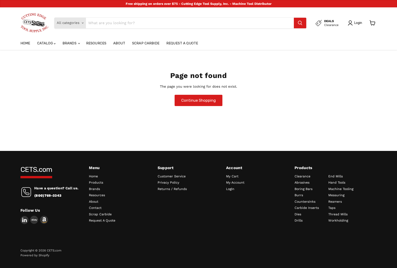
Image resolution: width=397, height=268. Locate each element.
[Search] (300, 23)
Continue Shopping (198, 100)
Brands (69, 43)
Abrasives (302, 182)
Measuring (336, 195)
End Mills (335, 176)
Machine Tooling (340, 189)
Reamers (335, 201)
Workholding (338, 220)
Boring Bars (303, 189)
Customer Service (172, 176)
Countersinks (305, 201)
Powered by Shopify (34, 255)
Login (230, 189)
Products (96, 182)
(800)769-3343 (47, 195)
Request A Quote (182, 43)
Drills (299, 220)
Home (25, 43)
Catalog (45, 43)
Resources (96, 43)
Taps (331, 208)
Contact (95, 208)
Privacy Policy (168, 182)
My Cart (232, 176)
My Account (235, 182)
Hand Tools (336, 182)
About (119, 43)
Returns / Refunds (172, 189)
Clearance (302, 176)
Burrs (299, 195)
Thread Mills (338, 214)
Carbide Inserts (307, 208)
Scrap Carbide (145, 43)
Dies (298, 214)
